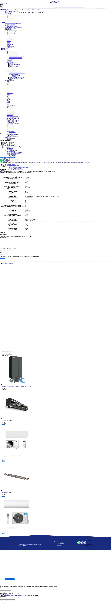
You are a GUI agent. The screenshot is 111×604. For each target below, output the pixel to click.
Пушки (8, 128)
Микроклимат (7, 137)
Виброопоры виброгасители (14, 161)
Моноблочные (10, 59)
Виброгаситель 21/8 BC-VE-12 (8, 492)
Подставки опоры (12, 158)
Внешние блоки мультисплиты (13, 123)
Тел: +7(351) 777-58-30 (57, 2)
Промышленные (10, 70)
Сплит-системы (8, 108)
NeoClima (9, 99)
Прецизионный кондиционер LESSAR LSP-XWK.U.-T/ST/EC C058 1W (16, 386)
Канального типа (10, 114)
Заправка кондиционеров (10, 24)
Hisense (8, 102)
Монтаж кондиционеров (9, 25)
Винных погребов (10, 46)
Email (1, 254)
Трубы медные (12, 155)
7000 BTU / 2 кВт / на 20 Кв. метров (16, 56)
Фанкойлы (14, 76)
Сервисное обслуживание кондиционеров (13, 23)
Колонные (11, 65)
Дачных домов (10, 44)
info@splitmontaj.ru (60, 545)
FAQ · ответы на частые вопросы (11, 11)
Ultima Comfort (10, 107)
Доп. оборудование (11, 164)
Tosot (8, 83)
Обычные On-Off (10, 110)
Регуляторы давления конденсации (16, 169)
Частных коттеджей (11, 33)
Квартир (8, 34)
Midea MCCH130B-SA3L (7, 351)
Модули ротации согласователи (15, 168)
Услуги (3, 22)
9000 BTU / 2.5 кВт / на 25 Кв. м (15, 57)
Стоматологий (10, 36)
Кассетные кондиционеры (14, 64)
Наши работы (5, 48)
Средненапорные (15, 68)
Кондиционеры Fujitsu (11, 105)
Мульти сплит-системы (9, 119)
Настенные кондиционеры (12, 51)
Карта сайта (90, 548)
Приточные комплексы (11, 142)
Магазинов (9, 35)
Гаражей (8, 45)
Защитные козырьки (11, 151)
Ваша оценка (2, 237)
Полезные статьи (8, 13)
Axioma (8, 92)
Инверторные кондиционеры (12, 52)
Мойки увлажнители (11, 138)
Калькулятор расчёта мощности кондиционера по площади (18, 15)
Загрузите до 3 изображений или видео (8, 248)
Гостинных (9, 41)
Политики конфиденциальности (17, 595)
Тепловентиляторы (10, 127)
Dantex (8, 100)
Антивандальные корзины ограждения (14, 152)
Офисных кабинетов (11, 32)
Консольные (11, 63)
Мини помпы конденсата (14, 165)
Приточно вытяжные (11, 143)
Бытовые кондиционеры (12, 54)
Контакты (4, 170)
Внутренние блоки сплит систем (13, 117)
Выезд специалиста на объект (10, 28)
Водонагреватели (10, 131)
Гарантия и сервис (10, 18)
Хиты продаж (9, 79)
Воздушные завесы (10, 126)
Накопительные (12, 132)
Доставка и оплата (10, 17)
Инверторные (9, 109)
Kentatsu (8, 82)
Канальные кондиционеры (14, 67)
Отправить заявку (3, 596)
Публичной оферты (6, 595)
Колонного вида (10, 115)
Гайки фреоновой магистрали (15, 162)
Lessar (8, 98)
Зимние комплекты (13, 166)
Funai (8, 104)
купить (3, 424)
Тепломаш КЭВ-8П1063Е (7, 420)
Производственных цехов (12, 30)
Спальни (8, 43)
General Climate (10, 93)
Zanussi (8, 94)
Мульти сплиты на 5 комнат (12, 121)
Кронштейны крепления (14, 157)
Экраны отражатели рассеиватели (13, 153)
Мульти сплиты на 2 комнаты (13, 120)
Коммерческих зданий (11, 31)
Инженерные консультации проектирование (13, 27)
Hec (7, 96)
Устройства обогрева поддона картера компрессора (19, 167)
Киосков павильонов (11, 47)
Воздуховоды (9, 149)
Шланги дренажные (13, 156)
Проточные (11, 133)
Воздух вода (11, 135)
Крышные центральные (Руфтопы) (16, 78)
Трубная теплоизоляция (14, 160)
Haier (8, 81)
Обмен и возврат (10, 19)
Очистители (9, 139)
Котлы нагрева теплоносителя (13, 129)
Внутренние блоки (10, 122)
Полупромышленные (11, 62)
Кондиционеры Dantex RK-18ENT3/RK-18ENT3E (12, 455)
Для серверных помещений (12, 116)
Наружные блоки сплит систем (13, 118)
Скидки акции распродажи (12, 20)
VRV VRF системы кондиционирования (17, 73)
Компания (4, 9)
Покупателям (7, 14)
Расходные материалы (11, 154)
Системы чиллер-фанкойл (14, 74)
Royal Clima (9, 89)
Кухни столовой (10, 37)
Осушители (9, 140)
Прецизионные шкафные (14, 66)
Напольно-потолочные (11, 111)
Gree (8, 95)
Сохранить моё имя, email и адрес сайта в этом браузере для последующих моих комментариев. (20, 256)
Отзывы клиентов (8, 12)
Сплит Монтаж (25, 549)
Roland (8, 101)
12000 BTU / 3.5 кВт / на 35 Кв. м (15, 58)
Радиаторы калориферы (11, 144)
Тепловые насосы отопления (12, 134)
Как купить (9, 16)
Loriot (8, 97)
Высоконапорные (15, 69)
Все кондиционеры (8, 50)
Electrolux (9, 87)
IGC (8, 103)
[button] (3, 4)
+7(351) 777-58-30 (60, 543)
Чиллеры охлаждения (16, 75)
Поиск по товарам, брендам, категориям (8, 598)
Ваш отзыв (2, 246)
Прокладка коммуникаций (12, 26)
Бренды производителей (9, 80)
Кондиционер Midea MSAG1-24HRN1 (9, 527)
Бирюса (8, 85)
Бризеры (8, 147)
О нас (6, 10)
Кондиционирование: (9, 29)
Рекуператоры (10, 148)
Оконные (9, 61)
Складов (8, 40)
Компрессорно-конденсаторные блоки (16, 77)
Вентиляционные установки (10, 141)
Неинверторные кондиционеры (13, 53)
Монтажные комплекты (14, 159)
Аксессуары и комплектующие (11, 150)
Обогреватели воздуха (11, 125)
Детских (8, 42)
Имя (1, 252)
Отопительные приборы (9, 124)
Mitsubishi (9, 106)
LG (7, 86)
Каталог (3, 49)
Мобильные (9, 60)
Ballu (8, 88)
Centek (8, 84)
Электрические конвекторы (12, 136)
